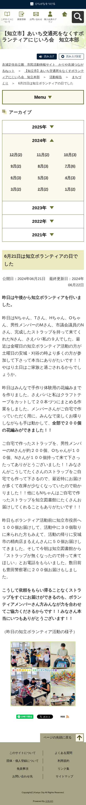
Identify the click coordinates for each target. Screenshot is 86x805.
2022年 (39, 221)
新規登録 (21, 19)
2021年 (39, 234)
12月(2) (16, 155)
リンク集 (63, 768)
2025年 (39, 127)
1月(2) (70, 189)
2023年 (39, 207)
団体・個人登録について (22, 760)
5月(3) (43, 178)
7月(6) (70, 166)
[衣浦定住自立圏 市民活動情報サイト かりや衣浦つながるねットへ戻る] (64, 13)
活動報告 (55, 77)
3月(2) (16, 189)
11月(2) (43, 155)
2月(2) (43, 189)
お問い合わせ (36, 19)
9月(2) (16, 166)
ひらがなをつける (45, 3)
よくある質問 (63, 752)
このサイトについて (7, 20)
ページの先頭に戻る (57, 737)
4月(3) (70, 178)
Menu (40, 97)
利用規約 (63, 760)
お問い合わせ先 (22, 776)
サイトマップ (64, 776)
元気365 (49, 801)
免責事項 (22, 768)
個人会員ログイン (50, 20)
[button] (43, 673)
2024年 (39, 140)
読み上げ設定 (73, 56)
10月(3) (70, 155)
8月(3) (43, 166)
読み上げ (49, 56)
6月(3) (16, 178)
